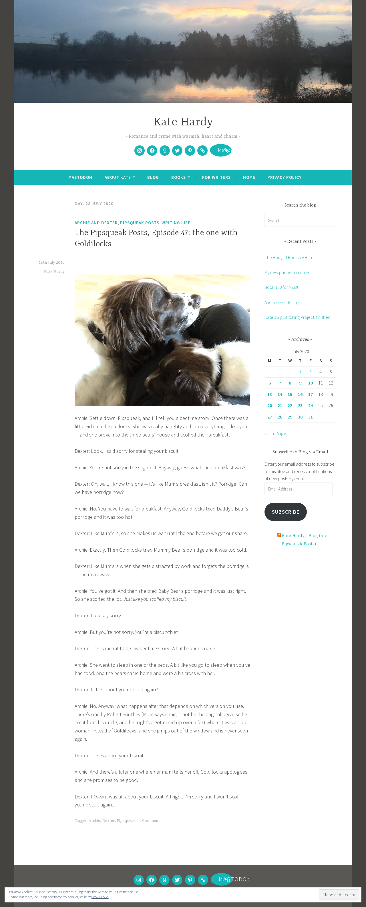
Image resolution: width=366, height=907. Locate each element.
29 (290, 417)
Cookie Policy (100, 897)
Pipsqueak (126, 820)
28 (280, 417)
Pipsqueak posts (139, 222)
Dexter (108, 820)
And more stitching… (284, 302)
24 (310, 405)
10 (310, 383)
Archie (94, 820)
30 (300, 417)
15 (290, 394)
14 (280, 394)
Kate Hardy (183, 122)
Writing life (176, 222)
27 (269, 417)
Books (178, 177)
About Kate (118, 177)
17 (310, 394)
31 (310, 417)
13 (269, 394)
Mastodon (221, 151)
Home (249, 177)
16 (300, 394)
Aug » (281, 433)
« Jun (269, 433)
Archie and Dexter (96, 222)
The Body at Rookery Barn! (289, 257)
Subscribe (285, 511)
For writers (216, 177)
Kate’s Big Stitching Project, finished (297, 317)
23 (300, 405)
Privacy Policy (284, 177)
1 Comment (149, 820)
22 (290, 405)
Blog (153, 177)
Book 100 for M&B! (281, 287)
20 (269, 405)
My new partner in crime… (288, 272)
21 (280, 405)
